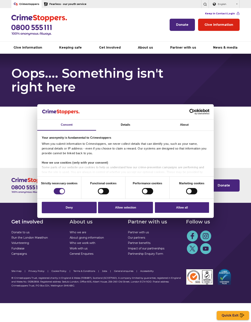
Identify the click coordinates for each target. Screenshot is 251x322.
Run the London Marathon (29, 237)
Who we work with (82, 243)
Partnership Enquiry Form (145, 254)
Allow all (182, 207)
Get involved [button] (110, 47)
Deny (69, 207)
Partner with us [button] (183, 47)
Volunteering (20, 243)
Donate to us (20, 232)
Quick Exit (230, 315)
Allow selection (125, 207)
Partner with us (138, 232)
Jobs (104, 270)
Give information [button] (28, 47)
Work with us (78, 248)
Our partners (136, 237)
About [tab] (184, 124)
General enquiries (123, 270)
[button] (205, 4)
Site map (16, 270)
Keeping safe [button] (70, 47)
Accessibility (147, 270)
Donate (182, 25)
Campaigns (19, 254)
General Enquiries (81, 254)
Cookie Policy (58, 270)
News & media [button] (225, 47)
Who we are (78, 232)
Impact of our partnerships (146, 248)
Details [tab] (125, 124)
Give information (219, 25)
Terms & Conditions (84, 270)
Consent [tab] (67, 124)
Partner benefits (139, 243)
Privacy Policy (36, 270)
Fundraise (18, 248)
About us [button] (145, 47)
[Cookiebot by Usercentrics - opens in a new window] (192, 112)
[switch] (103, 191)
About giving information (87, 237)
